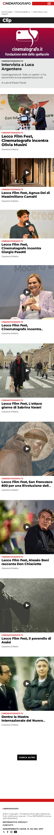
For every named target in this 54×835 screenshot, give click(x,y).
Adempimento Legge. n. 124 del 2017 (23, 829)
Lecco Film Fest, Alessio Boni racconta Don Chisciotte (25, 562)
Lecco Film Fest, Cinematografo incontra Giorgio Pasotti (21, 248)
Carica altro (27, 757)
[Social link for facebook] (7, 832)
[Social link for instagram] (11, 832)
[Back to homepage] (10, 808)
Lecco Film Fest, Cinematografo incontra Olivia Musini (25, 140)
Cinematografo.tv (22, 12)
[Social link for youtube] (15, 832)
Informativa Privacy (15, 822)
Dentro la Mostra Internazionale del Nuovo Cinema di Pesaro (22, 720)
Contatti (8, 825)
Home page (7, 12)
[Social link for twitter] (4, 832)
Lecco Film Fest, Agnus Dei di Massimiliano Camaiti (26, 194)
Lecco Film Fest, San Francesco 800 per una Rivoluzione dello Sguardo (27, 485)
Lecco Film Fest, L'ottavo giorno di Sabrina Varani (22, 405)
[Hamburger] (49, 3)
